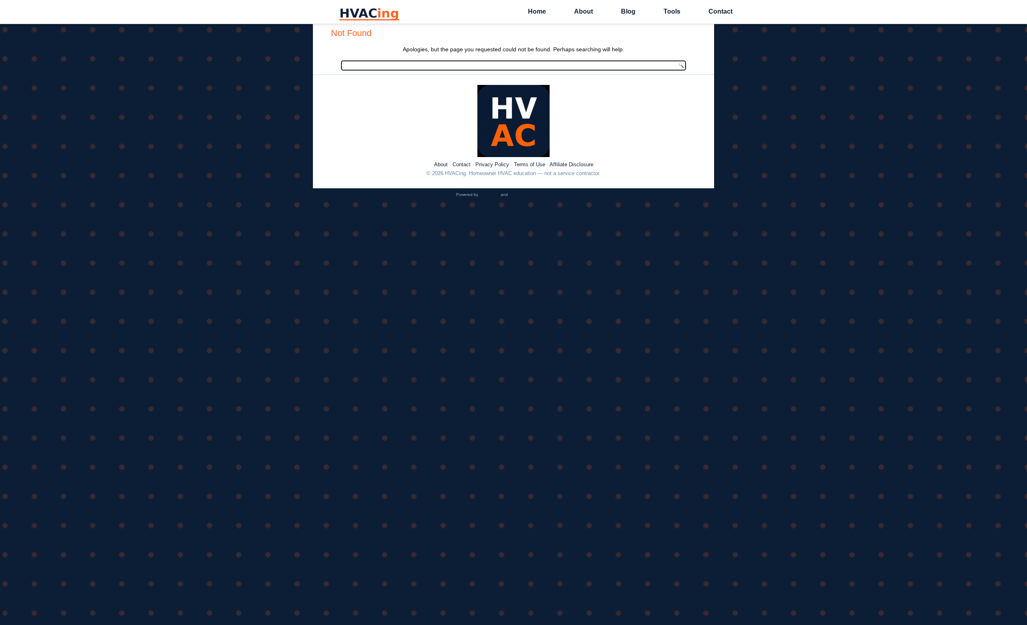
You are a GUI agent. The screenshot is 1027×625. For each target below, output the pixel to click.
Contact (720, 11)
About (583, 11)
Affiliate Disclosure (571, 164)
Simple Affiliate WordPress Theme (540, 194)
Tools (672, 11)
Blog (628, 11)
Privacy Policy (492, 164)
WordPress (489, 194)
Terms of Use (529, 164)
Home (537, 11)
